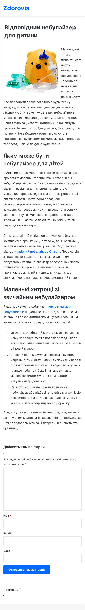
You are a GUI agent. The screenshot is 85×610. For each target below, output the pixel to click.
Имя (7, 516)
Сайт (6, 551)
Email (8, 533)
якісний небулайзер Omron (38, 251)
